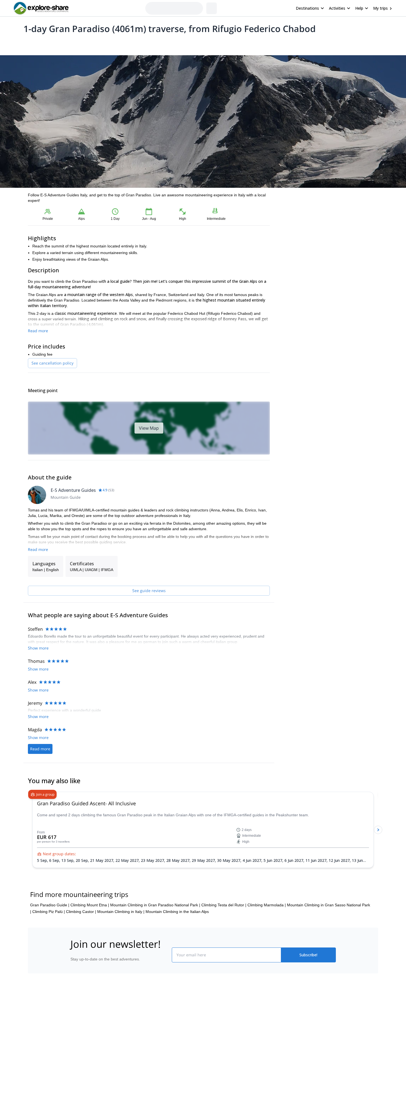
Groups (79, 43)
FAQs (141, 1062)
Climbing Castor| (81, 931)
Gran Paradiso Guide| (49, 925)
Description (57, 43)
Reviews (135, 43)
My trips (380, 8)
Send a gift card (83, 1087)
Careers (76, 1075)
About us (77, 1039)
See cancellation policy (52, 363)
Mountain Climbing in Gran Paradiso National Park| (155, 925)
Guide (117, 43)
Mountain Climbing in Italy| (120, 931)
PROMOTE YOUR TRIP (295, 1037)
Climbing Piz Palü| (48, 931)
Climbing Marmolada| (266, 925)
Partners (76, 1051)
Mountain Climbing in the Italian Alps (177, 931)
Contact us (145, 1050)
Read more (38, 330)
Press (74, 1063)
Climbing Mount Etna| (89, 925)
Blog (207, 1039)
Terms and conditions (154, 1074)
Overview (34, 43)
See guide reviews (149, 590)
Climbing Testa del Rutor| (223, 925)
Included (98, 43)
